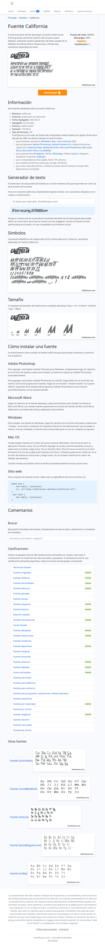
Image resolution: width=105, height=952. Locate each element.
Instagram (39, 153)
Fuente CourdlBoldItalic (23, 789)
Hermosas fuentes (22, 567)
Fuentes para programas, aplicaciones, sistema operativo (41, 693)
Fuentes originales (22, 572)
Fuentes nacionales (22, 725)
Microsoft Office (30, 150)
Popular (57, 11)
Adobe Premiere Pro (61, 144)
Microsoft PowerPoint (70, 147)
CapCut (74, 153)
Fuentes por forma (22, 709)
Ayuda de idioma (84, 11)
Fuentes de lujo (20, 598)
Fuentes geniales (21, 593)
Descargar (51, 92)
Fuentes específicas (22, 698)
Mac (54, 141)
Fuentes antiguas (21, 651)
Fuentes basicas (21, 609)
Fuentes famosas (21, 588)
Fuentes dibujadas (22, 630)
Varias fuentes (20, 625)
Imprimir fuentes (21, 614)
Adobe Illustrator (51, 147)
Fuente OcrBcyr (19, 873)
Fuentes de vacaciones (24, 619)
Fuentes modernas (22, 640)
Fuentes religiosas (22, 714)
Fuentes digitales (21, 667)
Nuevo (34, 11)
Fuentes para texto (22, 677)
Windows (46, 141)
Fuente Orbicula (19, 817)
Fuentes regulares (22, 604)
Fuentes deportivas (22, 646)
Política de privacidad (46, 929)
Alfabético (69, 11)
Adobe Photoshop (42, 144)
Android (67, 141)
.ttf (30, 132)
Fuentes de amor (21, 719)
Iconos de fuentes (22, 672)
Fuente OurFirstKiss (21, 760)
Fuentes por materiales (24, 704)
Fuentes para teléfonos (24, 683)
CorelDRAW (44, 150)
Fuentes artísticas (21, 662)
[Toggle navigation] (11, 3)
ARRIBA (47, 11)
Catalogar (22, 11)
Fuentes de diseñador (23, 583)
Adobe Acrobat (34, 147)
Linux (59, 141)
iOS (73, 141)
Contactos (64, 929)
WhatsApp (58, 153)
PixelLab (41, 156)
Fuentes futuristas (22, 656)
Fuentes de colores (22, 730)
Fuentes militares (21, 577)
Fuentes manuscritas (23, 635)
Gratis (11, 11)
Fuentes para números (24, 688)
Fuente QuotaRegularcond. (25, 845)
